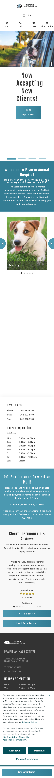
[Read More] (30, 583)
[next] (50, 49)
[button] (4, 6)
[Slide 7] (31, 606)
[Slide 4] (42, 158)
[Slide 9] (37, 606)
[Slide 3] (32, 158)
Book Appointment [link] (26, 772)
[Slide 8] (34, 606)
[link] (27, 6)
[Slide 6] (28, 606)
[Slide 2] (22, 158)
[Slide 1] (11, 159)
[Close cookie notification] (50, 695)
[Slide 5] (32, 273)
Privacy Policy (29, 722)
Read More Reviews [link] (27, 623)
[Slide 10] (40, 606)
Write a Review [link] (27, 613)
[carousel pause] (51, 64)
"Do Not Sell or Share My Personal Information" (16, 738)
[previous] (3, 49)
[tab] (12, 433)
